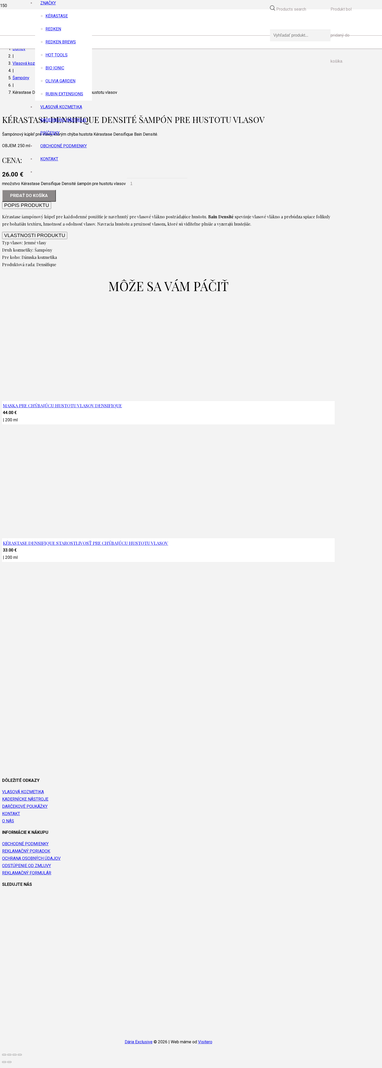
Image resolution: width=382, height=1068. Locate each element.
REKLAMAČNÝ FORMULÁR (26, 872)
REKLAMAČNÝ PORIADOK (26, 851)
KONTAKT (11, 813)
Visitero (205, 1041)
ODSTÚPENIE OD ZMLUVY (26, 865)
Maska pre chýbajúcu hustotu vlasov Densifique (62, 405)
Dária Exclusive (139, 1041)
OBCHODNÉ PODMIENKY (25, 843)
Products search (291, 9)
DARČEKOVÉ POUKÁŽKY (25, 806)
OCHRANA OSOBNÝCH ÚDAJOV (31, 858)
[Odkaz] (147, 178)
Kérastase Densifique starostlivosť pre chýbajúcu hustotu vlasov (85, 543)
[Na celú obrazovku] (14, 1055)
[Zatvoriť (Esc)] (4, 1055)
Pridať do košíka (29, 195)
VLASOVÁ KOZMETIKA (23, 791)
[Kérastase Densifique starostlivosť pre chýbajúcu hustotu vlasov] (135, 701)
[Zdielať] (9, 1055)
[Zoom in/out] (20, 1055)
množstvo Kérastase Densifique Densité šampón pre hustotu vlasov (64, 183)
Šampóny (20, 77)
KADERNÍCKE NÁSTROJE (25, 799)
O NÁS (8, 820)
